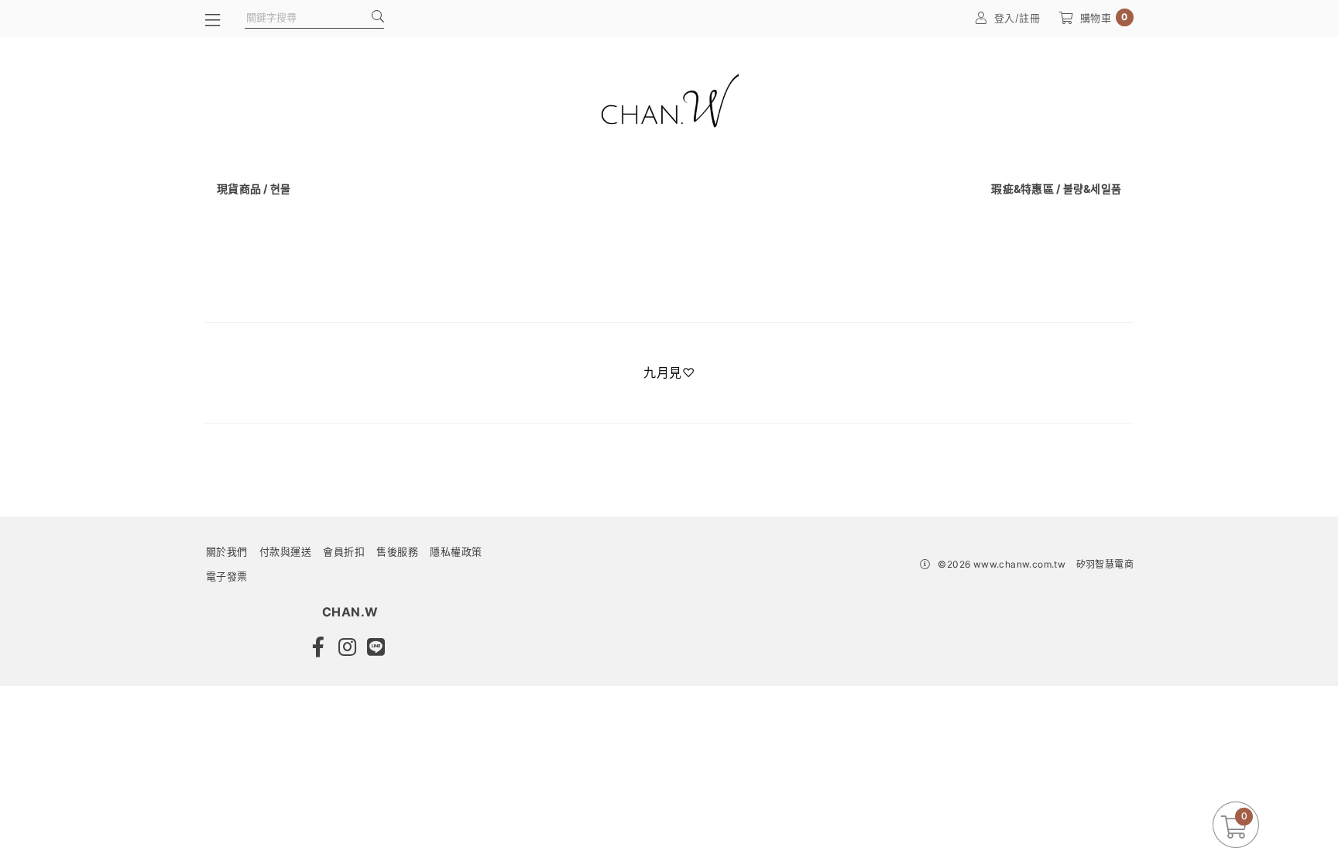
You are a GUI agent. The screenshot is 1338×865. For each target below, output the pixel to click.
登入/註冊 (1017, 18)
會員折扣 (344, 551)
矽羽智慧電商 (1105, 564)
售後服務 (397, 551)
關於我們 (227, 551)
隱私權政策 (456, 551)
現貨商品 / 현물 (253, 188)
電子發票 (227, 576)
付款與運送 (285, 551)
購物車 (1104, 17)
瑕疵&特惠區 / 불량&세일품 (1056, 188)
